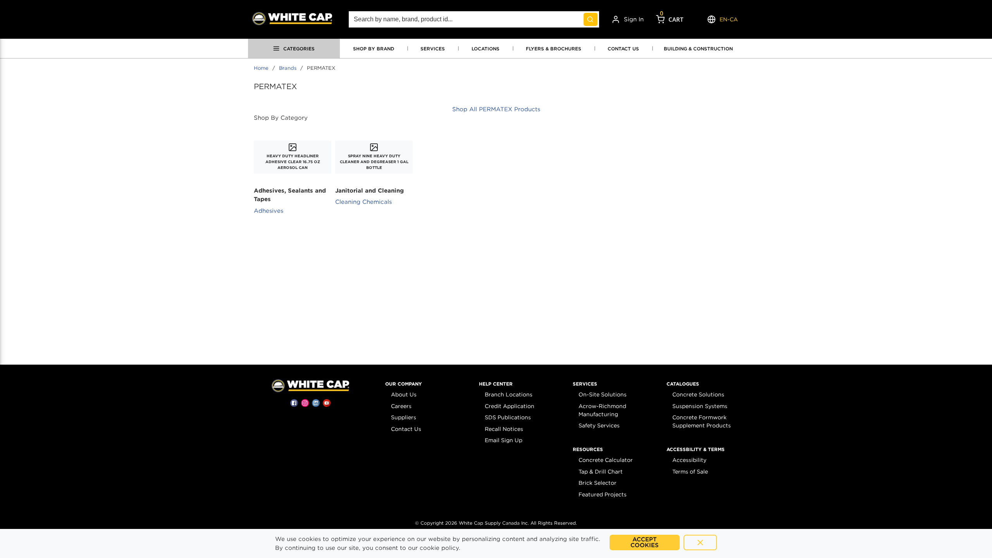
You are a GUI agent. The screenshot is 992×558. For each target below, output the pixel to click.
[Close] (700, 542)
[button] (403, 384)
